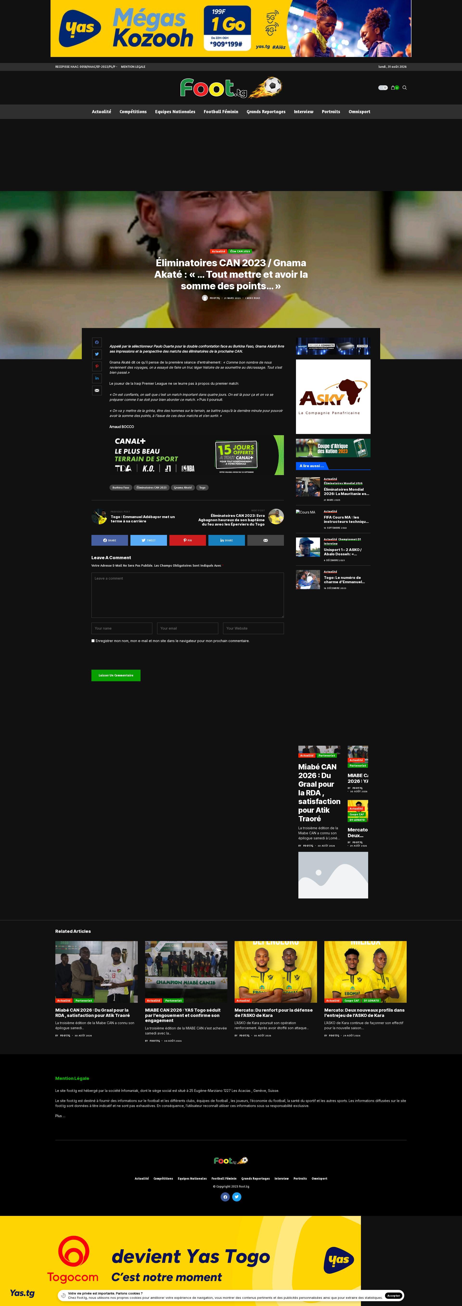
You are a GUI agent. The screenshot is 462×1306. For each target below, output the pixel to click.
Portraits (300, 1178)
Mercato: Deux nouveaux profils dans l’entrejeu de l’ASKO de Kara (363, 832)
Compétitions (163, 1178)
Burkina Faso (121, 487)
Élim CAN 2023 (240, 251)
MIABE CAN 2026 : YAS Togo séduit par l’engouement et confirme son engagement (364, 778)
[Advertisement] (231, 155)
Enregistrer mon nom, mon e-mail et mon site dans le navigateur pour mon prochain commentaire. (173, 641)
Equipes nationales (192, 1178)
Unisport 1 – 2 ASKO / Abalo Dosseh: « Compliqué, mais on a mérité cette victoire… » (346, 552)
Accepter (393, 1295)
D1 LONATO (357, 820)
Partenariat (327, 755)
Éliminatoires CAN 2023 (152, 487)
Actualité (218, 251)
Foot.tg (215, 298)
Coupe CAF (357, 814)
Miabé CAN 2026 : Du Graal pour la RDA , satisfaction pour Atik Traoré (319, 792)
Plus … (60, 1116)
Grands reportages (255, 1178)
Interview (282, 1178)
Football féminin (224, 1178)
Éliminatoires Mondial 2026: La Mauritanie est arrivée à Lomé (346, 491)
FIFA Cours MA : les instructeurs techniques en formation (347, 519)
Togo (202, 487)
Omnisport (319, 1178)
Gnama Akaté (183, 487)
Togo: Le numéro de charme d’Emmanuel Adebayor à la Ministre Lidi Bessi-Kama (344, 580)
